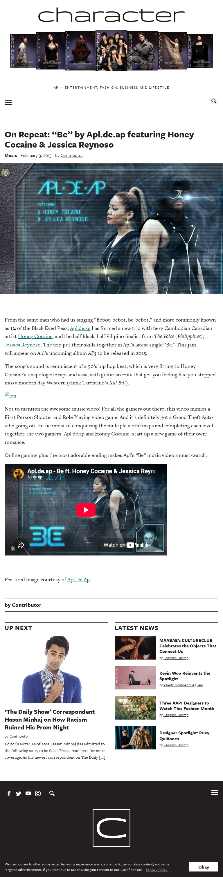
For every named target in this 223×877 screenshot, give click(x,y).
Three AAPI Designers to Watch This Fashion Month (186, 705)
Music (11, 155)
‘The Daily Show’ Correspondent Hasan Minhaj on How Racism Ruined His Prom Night (50, 719)
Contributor (72, 155)
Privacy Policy (157, 869)
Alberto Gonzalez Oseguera (183, 684)
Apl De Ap (78, 579)
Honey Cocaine (35, 336)
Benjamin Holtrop (175, 657)
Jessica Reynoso (23, 344)
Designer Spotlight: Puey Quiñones (184, 735)
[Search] (214, 102)
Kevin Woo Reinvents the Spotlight (184, 676)
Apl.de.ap (80, 328)
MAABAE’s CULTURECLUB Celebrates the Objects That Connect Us (187, 645)
